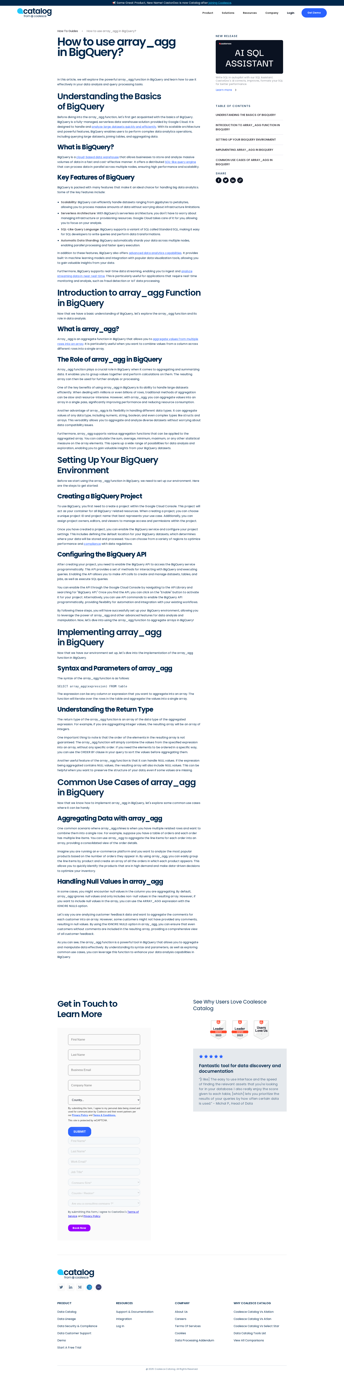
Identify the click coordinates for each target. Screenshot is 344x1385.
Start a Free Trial (69, 1347)
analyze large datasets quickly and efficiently (124, 127)
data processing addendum (194, 1340)
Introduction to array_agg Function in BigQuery (248, 127)
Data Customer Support (74, 1333)
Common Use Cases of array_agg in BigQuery (244, 162)
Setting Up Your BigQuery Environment (246, 140)
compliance (92, 544)
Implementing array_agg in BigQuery (244, 150)
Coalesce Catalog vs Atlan (252, 1319)
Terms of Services (188, 1326)
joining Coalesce (220, 3)
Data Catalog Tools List (250, 1333)
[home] (34, 12)
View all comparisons (249, 1340)
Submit (79, 1131)
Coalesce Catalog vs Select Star (256, 1326)
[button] (207, 13)
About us (181, 1312)
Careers (180, 1319)
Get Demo (314, 12)
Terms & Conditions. (104, 1115)
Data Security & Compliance (77, 1326)
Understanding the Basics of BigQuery (246, 115)
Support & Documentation (134, 1312)
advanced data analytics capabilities (155, 253)
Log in (120, 1326)
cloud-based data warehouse (97, 157)
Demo (61, 1340)
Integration (124, 1319)
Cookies (180, 1333)
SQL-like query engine (180, 162)
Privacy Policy (80, 1115)
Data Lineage (66, 1319)
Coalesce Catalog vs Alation (254, 1312)
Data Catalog (66, 1312)
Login (290, 13)
